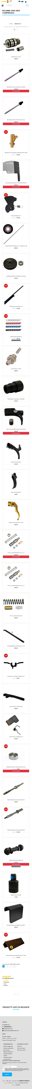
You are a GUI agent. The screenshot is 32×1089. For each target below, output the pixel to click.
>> (14, 966)
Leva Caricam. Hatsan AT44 (16, 706)
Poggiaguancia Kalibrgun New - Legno (16, 955)
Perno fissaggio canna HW (16, 860)
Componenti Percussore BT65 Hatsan (16, 276)
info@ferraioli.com (8, 1028)
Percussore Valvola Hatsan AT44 (16, 799)
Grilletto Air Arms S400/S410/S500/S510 (16, 429)
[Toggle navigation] (2, 5)
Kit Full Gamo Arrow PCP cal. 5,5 (16, 585)
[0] (19, 1)
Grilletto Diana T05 (16, 462)
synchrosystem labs (23, 1082)
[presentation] (15, 994)
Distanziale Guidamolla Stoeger (16, 399)
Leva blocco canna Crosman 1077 (16, 676)
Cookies (5, 1055)
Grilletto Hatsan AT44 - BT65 (16, 522)
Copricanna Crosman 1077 (16, 306)
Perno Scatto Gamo (16, 895)
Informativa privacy (7, 1057)
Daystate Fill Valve (16, 368)
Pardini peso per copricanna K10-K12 (16, 767)
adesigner (18, 1084)
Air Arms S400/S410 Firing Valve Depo (16, 87)
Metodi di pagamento (8, 1046)
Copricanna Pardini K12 (16, 336)
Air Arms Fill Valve (16, 56)
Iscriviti (7, 1074)
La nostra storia (6, 1059)
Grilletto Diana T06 (16, 492)
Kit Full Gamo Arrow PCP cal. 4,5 (16, 552)
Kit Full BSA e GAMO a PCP (16, 615)
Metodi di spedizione (8, 1051)
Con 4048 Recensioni (8, 978)
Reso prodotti (6, 1050)
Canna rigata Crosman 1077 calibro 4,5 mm (16, 246)
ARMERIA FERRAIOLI (24, 1080)
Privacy (21, 1068)
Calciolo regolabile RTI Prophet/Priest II (16, 182)
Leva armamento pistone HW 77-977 (16, 646)
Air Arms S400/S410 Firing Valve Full (16, 119)
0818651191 (6, 1024)
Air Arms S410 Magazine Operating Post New (16, 152)
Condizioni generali (7, 1053)
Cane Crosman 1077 (16, 215)
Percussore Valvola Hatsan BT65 (16, 830)
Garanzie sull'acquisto (8, 1048)
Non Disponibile (16, 91)
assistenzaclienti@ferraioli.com (11, 1030)
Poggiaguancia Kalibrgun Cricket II (16, 925)
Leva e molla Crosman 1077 (16, 736)
